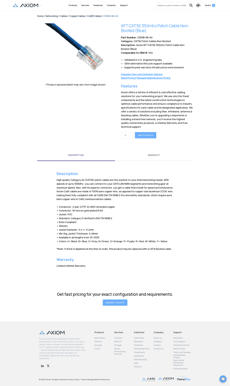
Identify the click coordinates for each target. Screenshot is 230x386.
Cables (63, 16)
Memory (98, 341)
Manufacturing (140, 359)
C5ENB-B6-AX (110, 16)
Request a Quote (115, 302)
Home (40, 16)
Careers (157, 345)
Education (138, 341)
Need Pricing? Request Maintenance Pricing (145, 77)
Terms (83, 379)
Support (124, 5)
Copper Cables (77, 16)
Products (73, 5)
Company (111, 5)
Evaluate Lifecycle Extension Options (141, 74)
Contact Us (159, 349)
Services (85, 5)
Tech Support (179, 341)
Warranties (178, 338)
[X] (48, 365)
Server (117, 349)
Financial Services (141, 349)
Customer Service (181, 345)
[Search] (191, 5)
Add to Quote (145, 135)
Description (76, 155)
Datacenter (139, 338)
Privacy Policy (74, 379)
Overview (118, 338)
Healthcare (139, 356)
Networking (52, 16)
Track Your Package (182, 352)
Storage (98, 345)
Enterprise (138, 345)
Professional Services (119, 352)
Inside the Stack (180, 368)
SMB (136, 363)
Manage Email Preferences (98, 379)
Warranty (154, 155)
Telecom (138, 366)
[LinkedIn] (42, 365)
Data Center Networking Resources (178, 362)
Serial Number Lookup (179, 356)
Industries (97, 5)
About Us (158, 338)
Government (139, 352)
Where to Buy (179, 349)
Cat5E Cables (94, 16)
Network (118, 341)
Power (97, 349)
